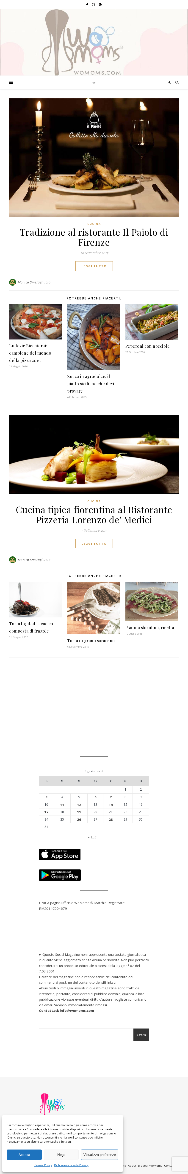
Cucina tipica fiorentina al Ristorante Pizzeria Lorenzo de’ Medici (94, 514)
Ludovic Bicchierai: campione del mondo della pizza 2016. (30, 353)
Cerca (141, 1034)
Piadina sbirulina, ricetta (149, 627)
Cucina (94, 224)
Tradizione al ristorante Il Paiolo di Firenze (94, 237)
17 (46, 812)
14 (111, 804)
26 (79, 819)
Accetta (24, 1155)
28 (111, 819)
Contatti (169, 1165)
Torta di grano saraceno (91, 640)
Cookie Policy (43, 1165)
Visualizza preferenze (99, 1155)
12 (79, 804)
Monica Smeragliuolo (34, 282)
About (132, 1165)
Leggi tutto (94, 266)
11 (62, 804)
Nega (61, 1155)
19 (79, 812)
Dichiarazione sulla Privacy (71, 1165)
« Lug (92, 837)
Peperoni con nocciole (147, 346)
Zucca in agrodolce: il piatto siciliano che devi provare (90, 384)
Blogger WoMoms (150, 1165)
